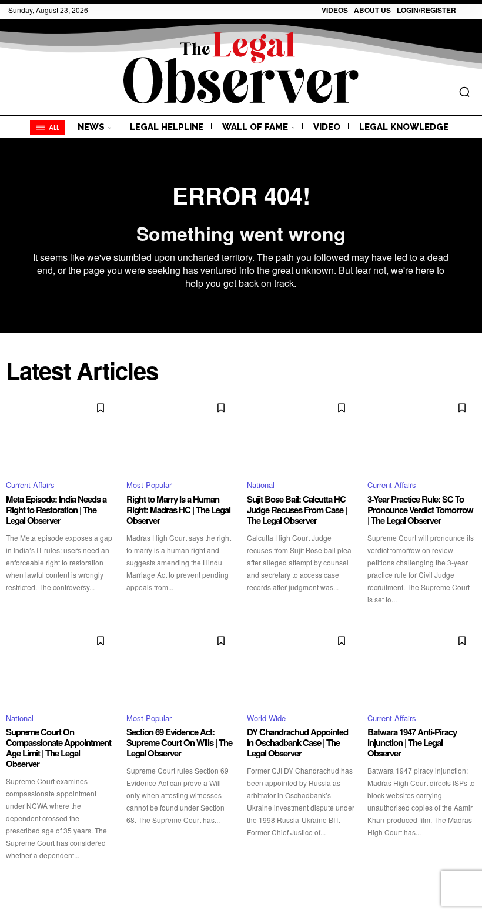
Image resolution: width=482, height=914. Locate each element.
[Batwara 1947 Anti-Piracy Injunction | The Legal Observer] (421, 665)
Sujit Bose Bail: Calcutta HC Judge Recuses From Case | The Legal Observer (297, 510)
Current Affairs (30, 484)
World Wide (266, 718)
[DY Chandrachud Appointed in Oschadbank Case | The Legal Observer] (301, 665)
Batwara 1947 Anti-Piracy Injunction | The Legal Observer (412, 742)
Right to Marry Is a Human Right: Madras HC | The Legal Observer (178, 510)
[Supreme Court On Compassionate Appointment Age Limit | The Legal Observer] (60, 665)
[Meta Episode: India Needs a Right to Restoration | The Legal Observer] (60, 432)
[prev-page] (13, 881)
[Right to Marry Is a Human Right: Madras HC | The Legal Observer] (180, 432)
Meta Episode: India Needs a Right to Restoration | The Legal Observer (56, 510)
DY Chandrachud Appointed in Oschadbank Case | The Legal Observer (297, 742)
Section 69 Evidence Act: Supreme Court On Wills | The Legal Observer (179, 742)
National (261, 484)
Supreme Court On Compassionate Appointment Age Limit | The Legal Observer (58, 747)
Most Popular (149, 484)
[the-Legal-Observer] (241, 67)
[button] (464, 91)
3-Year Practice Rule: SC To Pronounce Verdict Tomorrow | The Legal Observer (420, 510)
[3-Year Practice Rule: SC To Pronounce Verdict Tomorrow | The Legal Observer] (421, 432)
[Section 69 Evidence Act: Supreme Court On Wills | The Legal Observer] (180, 665)
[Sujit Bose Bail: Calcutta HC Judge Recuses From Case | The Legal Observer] (301, 432)
